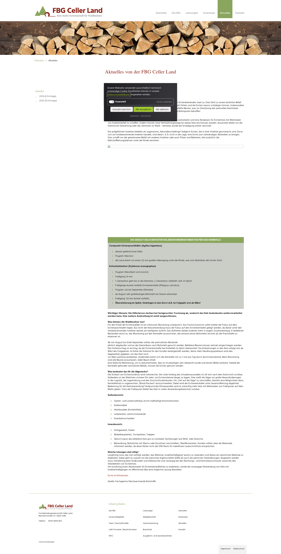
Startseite (161, 13)
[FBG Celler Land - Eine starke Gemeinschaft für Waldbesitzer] (68, 12)
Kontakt (239, 13)
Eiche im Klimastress (118, 476)
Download (209, 13)
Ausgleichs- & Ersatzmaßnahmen (157, 536)
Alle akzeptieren (143, 109)
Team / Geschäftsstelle (118, 523)
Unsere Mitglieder (116, 517)
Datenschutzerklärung (118, 95)
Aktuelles (225, 13)
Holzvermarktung (150, 523)
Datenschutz (238, 548)
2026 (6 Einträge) (47, 96)
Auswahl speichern (122, 109)
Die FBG (176, 13)
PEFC (111, 536)
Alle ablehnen (162, 109)
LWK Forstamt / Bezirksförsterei (123, 529)
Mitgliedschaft (149, 517)
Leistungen (192, 13)
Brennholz (147, 529)
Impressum (225, 548)
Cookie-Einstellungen (46, 542)
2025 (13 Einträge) (48, 101)
